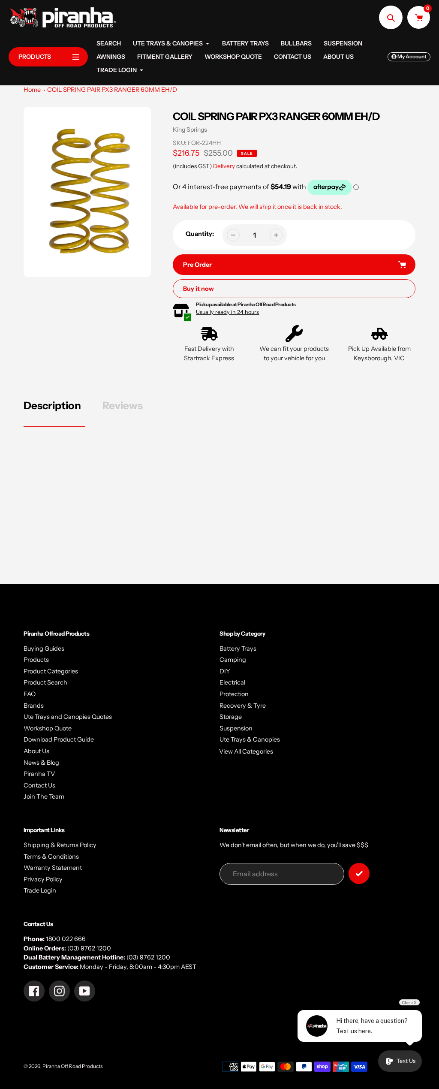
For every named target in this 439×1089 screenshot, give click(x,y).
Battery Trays (238, 648)
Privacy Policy (43, 879)
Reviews (122, 405)
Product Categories (51, 671)
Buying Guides (44, 648)
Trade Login (40, 890)
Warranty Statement (53, 868)
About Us (36, 751)
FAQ (30, 694)
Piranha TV (39, 774)
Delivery (224, 166)
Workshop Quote (48, 728)
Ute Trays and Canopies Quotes (68, 717)
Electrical (232, 682)
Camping (233, 660)
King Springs (190, 129)
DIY (225, 671)
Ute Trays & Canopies (250, 739)
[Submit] (359, 873)
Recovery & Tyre (243, 705)
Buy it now (198, 289)
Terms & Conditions (51, 856)
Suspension (236, 728)
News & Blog (41, 762)
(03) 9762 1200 (89, 948)
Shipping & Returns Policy (60, 845)
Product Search (45, 682)
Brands (34, 705)
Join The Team (44, 796)
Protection (234, 694)
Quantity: (200, 234)
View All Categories (246, 751)
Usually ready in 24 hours (227, 312)
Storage (231, 717)
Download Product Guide (59, 739)
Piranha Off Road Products (72, 1066)
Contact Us (39, 785)
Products (36, 660)
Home (32, 90)
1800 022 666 (66, 939)
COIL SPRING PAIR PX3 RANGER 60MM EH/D (112, 90)
